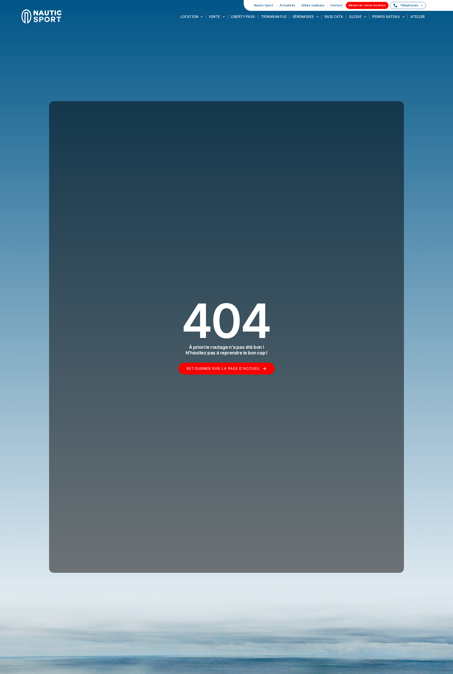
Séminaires (303, 16)
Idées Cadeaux (313, 5)
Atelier (418, 16)
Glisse (355, 16)
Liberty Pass (243, 16)
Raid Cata (334, 16)
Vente (214, 16)
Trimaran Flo (274, 16)
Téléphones (409, 5)
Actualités (287, 5)
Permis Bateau (386, 16)
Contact (336, 5)
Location (189, 16)
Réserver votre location (367, 5)
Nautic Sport (264, 5)
